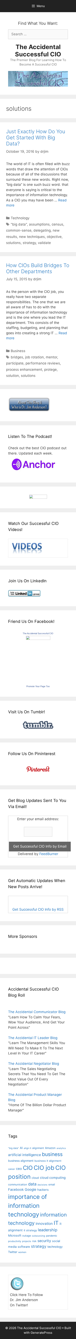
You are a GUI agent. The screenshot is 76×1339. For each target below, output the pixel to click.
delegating (42, 230)
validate (44, 243)
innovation (44, 1223)
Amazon (50, 1148)
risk (34, 1241)
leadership (47, 1229)
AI (21, 1148)
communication (17, 1184)
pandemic (51, 1235)
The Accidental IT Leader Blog (32, 1038)
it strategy (30, 1230)
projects (26, 1241)
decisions (42, 1184)
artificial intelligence (24, 1155)
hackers (43, 1190)
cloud (35, 1177)
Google (30, 1189)
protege (50, 370)
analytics (61, 1148)
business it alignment (47, 1160)
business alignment (20, 1160)
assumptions (39, 224)
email (51, 1184)
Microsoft (14, 1235)
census (57, 224)
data (32, 1184)
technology (55, 1246)
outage (26, 1235)
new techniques (32, 237)
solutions (13, 243)
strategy (29, 243)
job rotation (34, 357)
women (22, 1252)
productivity (14, 1241)
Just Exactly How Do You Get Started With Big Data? (35, 137)
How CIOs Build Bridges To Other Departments (37, 268)
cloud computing (53, 1178)
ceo (19, 1169)
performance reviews (43, 363)
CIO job (44, 1167)
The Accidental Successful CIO (38, 50)
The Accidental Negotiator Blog (33, 1064)
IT (56, 1223)
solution (12, 376)
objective (54, 237)
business (52, 1154)
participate (15, 363)
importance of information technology (27, 1205)
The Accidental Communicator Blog (36, 1012)
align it (27, 1148)
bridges (17, 357)
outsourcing (38, 1235)
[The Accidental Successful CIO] (38, 639)
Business (18, 351)
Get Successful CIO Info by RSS (38, 909)
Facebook (16, 1189)
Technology (20, 218)
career (11, 1169)
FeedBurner (48, 854)
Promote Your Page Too (38, 686)
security (44, 1241)
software (24, 1247)
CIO (28, 1167)
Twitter (12, 1252)
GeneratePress (41, 1333)
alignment (38, 1148)
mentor (51, 357)
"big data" (19, 224)
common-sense (18, 230)
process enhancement (24, 370)
